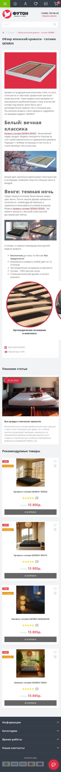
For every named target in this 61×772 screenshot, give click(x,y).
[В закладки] (55, 461)
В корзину (30, 512)
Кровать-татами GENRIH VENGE (30, 491)
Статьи (11, 32)
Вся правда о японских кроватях (22, 421)
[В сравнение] (55, 466)
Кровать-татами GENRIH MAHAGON (31, 619)
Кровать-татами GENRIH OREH (30, 682)
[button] (25, 3)
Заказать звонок (49, 15)
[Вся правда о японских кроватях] (30, 396)
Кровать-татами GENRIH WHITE (30, 555)
